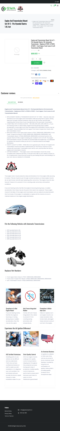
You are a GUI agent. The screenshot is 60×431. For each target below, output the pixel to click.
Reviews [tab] (20, 102)
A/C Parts (40, 70)
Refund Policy (8, 411)
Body (49, 70)
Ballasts (45, 70)
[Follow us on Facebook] (36, 74)
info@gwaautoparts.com (26, 410)
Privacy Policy (8, 413)
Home (52, 20)
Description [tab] (12, 102)
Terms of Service (9, 416)
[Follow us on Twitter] (39, 74)
